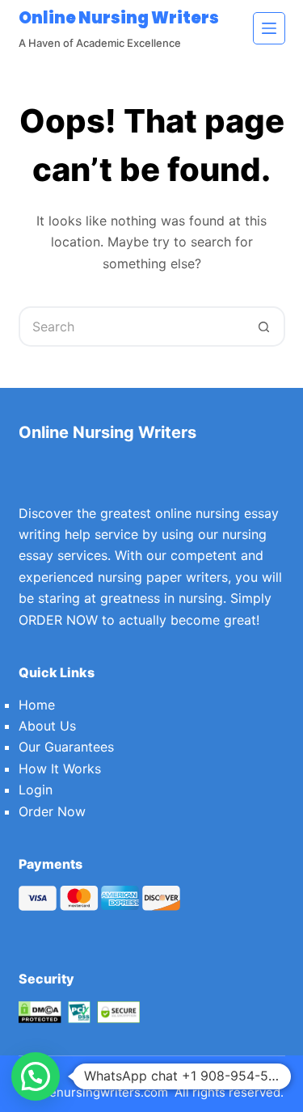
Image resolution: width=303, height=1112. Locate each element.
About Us (47, 726)
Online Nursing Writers (119, 17)
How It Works (60, 768)
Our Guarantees (66, 747)
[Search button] (265, 326)
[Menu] (269, 28)
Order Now (52, 811)
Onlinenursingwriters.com (93, 1092)
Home (37, 705)
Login (36, 789)
